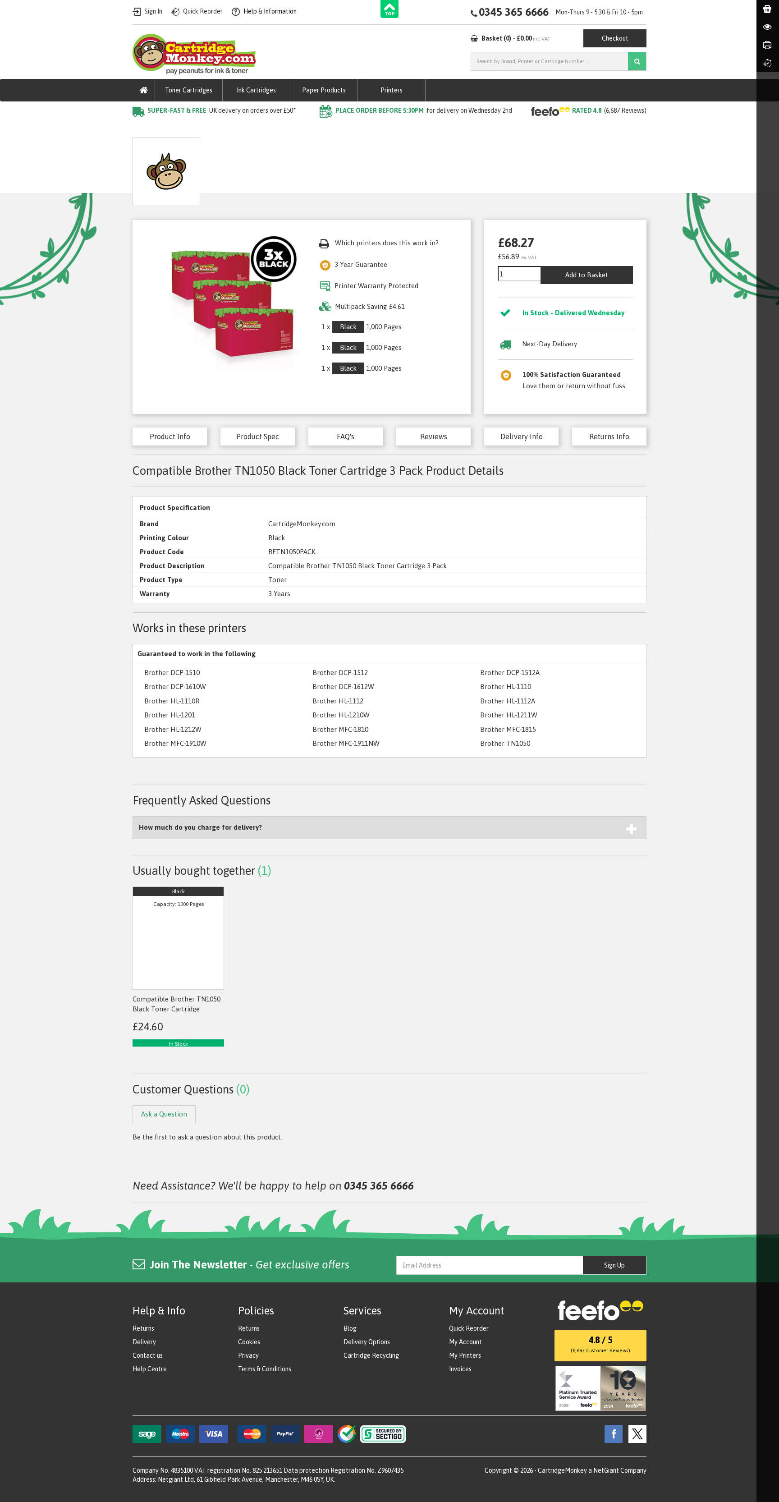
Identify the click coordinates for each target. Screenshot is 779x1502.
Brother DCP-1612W (343, 686)
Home (142, 129)
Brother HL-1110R (171, 701)
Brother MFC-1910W (175, 743)
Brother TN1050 (505, 743)
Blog (350, 1328)
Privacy (248, 1355)
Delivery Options (367, 1342)
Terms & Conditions (264, 1369)
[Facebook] (611, 1433)
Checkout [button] (615, 38)
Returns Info (609, 436)
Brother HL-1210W (341, 715)
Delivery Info (521, 436)
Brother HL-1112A (507, 701)
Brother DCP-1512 (340, 672)
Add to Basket (586, 275)
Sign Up (614, 1265)
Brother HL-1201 (169, 715)
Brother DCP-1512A (510, 672)
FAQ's (345, 436)
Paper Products (324, 90)
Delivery (144, 1342)
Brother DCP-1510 (172, 672)
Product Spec (257, 436)
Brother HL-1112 (337, 701)
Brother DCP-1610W (175, 686)
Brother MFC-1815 (508, 729)
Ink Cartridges (256, 90)
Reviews (433, 436)
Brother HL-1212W (173, 729)
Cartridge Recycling (371, 1355)
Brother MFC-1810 (340, 729)
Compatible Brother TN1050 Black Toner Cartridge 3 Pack (315, 129)
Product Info (170, 436)
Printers (391, 90)
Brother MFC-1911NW (346, 743)
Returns (143, 1328)
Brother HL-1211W (508, 715)
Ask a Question (339, 168)
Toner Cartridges (188, 90)
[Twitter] (635, 1433)
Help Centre (150, 1369)
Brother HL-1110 (505, 686)
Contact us (148, 1355)
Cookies (249, 1342)
